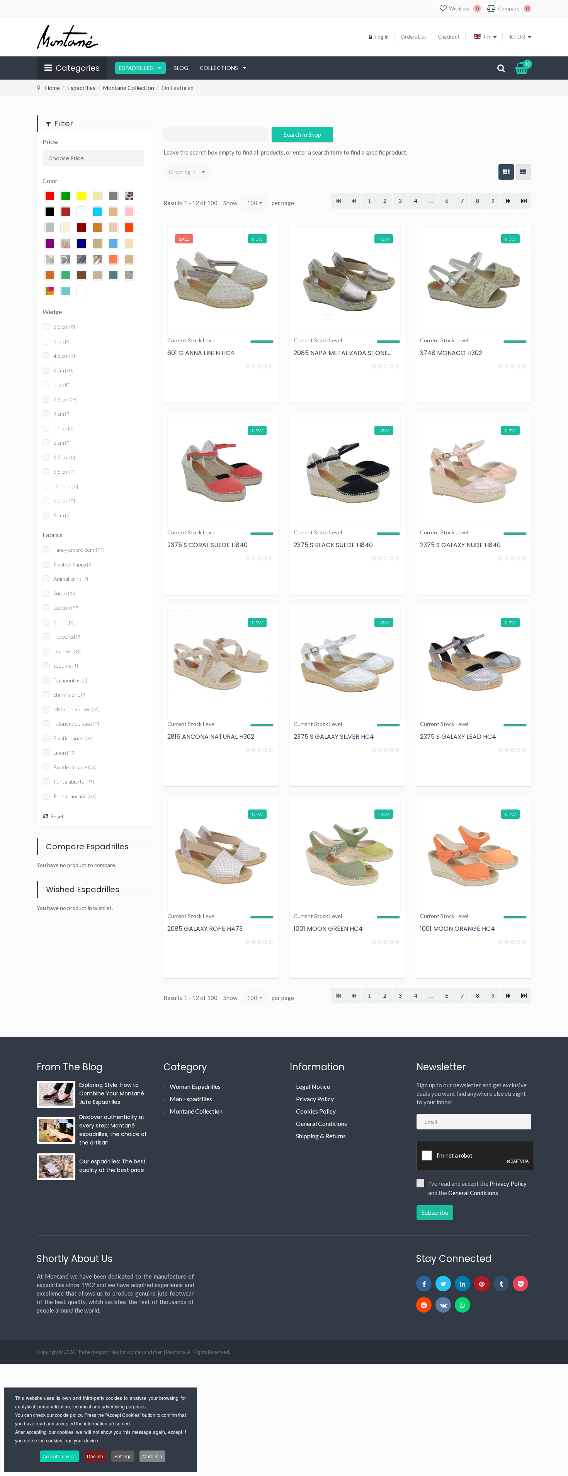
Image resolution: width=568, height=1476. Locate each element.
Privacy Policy (315, 1098)
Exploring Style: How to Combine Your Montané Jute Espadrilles (111, 1093)
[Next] (508, 201)
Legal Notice (313, 1086)
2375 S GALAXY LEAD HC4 (458, 736)
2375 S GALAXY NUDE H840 (460, 545)
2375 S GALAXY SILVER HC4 (334, 736)
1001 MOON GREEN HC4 (328, 928)
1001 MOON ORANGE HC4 (457, 928)
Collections (219, 68)
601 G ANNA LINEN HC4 (201, 353)
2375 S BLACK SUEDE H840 (333, 545)
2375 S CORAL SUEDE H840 (207, 545)
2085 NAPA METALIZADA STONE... (342, 353)
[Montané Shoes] (68, 37)
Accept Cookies (59, 1456)
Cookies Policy (316, 1111)
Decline (95, 1456)
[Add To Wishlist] (264, 386)
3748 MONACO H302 (451, 353)
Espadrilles (136, 68)
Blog (180, 68)
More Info (152, 1456)
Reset (57, 816)
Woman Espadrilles (195, 1086)
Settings (122, 1456)
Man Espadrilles (191, 1098)
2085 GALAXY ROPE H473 (205, 928)
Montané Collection (128, 87)
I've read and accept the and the (477, 1188)
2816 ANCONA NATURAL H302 (210, 736)
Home (52, 87)
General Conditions (321, 1123)
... (431, 200)
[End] (523, 201)
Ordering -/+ (184, 171)
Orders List (413, 37)
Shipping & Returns (321, 1135)
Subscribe (435, 1212)
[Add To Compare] (243, 386)
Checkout (448, 37)
